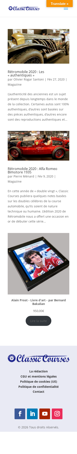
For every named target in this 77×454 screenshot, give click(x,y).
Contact (38, 392)
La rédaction (38, 371)
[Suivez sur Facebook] (20, 414)
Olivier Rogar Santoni (28, 79)
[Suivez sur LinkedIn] (32, 414)
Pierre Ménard (23, 176)
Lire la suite (38, 321)
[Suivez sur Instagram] (57, 414)
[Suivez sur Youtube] (44, 414)
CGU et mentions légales (39, 376)
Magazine (15, 84)
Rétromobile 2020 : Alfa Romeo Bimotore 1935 (32, 170)
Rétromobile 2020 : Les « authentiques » (26, 73)
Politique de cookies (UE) (38, 381)
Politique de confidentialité (38, 387)
